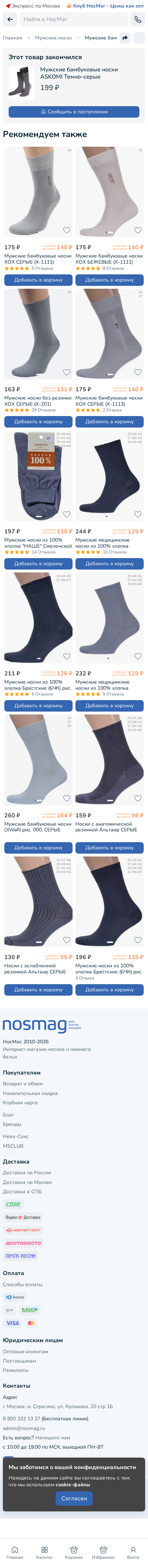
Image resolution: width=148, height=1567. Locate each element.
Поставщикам (19, 1361)
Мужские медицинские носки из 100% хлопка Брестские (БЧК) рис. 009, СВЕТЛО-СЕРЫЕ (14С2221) (107, 685)
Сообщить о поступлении (78, 111)
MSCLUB (13, 1146)
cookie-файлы (73, 1484)
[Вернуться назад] (10, 19)
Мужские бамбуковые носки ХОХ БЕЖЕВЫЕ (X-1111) (109, 258)
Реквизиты (15, 1370)
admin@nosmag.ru (24, 1428)
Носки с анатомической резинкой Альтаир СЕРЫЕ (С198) (106, 827)
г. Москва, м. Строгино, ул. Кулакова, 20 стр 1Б (58, 1406)
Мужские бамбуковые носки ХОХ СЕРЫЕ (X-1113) (109, 401)
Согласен (74, 1498)
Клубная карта (20, 1102)
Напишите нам (52, 1437)
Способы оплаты (22, 1284)
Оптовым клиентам (25, 1351)
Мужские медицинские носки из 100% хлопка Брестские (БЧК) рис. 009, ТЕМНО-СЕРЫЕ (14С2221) (106, 543)
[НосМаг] (74, 1027)
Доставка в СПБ (22, 1191)
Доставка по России (27, 1172)
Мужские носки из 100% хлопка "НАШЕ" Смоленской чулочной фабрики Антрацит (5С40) (38, 543)
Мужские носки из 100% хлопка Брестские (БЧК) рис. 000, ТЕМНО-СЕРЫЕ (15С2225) (109, 968)
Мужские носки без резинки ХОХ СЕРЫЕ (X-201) (37, 401)
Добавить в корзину (38, 280)
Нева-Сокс (16, 1136)
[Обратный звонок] (138, 19)
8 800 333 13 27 (21, 1418)
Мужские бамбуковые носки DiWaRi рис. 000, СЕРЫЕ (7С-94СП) (37, 827)
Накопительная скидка (30, 1093)
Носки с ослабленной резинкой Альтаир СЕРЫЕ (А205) (35, 968)
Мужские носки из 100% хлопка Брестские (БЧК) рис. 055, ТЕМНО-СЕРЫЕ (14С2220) (37, 685)
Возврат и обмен (23, 1083)
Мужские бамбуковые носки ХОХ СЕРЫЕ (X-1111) (37, 258)
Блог (8, 1114)
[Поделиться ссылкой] (125, 38)
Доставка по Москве (27, 1182)
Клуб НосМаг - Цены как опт (108, 6)
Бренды (12, 1124)
